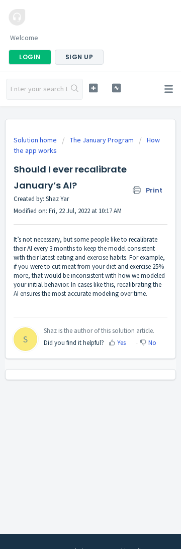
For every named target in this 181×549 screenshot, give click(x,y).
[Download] (72, 268)
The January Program (102, 139)
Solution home (36, 139)
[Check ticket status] (116, 88)
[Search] (74, 89)
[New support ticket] (93, 88)
